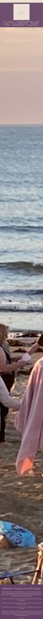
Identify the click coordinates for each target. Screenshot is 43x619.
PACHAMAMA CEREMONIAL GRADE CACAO (20, 24)
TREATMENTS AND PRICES (23, 22)
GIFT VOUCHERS (34, 24)
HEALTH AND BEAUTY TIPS (32, 25)
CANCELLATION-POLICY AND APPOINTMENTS (24, 21)
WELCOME (10, 21)
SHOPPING (8, 25)
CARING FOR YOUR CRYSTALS (18, 25)
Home (4, 21)
